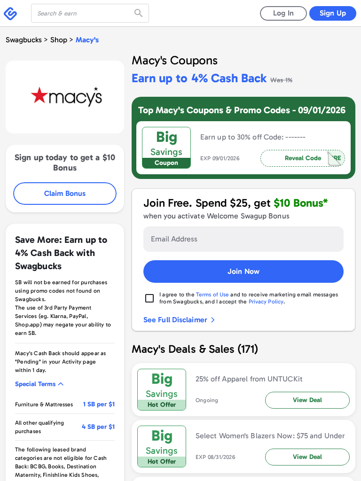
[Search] (140, 13)
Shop (58, 39)
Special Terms (35, 384)
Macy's (87, 39)
